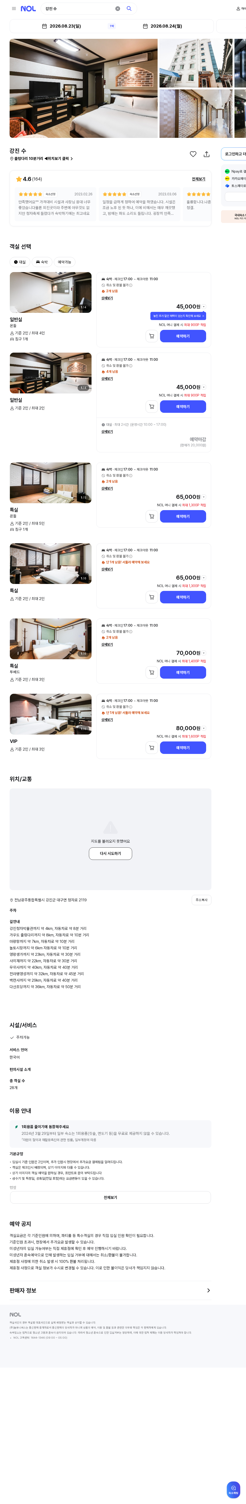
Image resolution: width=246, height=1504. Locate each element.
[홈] (28, 9)
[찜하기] (193, 154)
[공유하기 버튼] (206, 154)
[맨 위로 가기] (234, 1492)
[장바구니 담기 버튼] (152, 336)
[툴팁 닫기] (203, 316)
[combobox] (79, 8)
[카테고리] (14, 8)
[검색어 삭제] (117, 9)
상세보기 (107, 298)
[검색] (129, 9)
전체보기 (198, 179)
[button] (14, 262)
